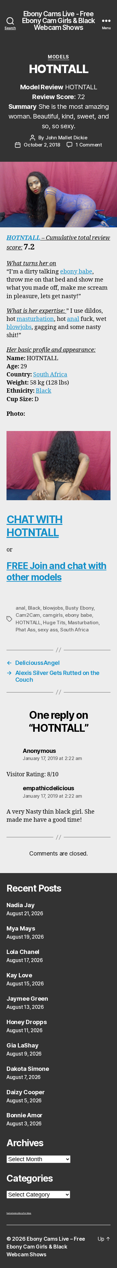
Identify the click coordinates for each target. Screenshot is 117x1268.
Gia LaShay (22, 1045)
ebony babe (76, 271)
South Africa (50, 374)
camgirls (53, 615)
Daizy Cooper (25, 1092)
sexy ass (48, 630)
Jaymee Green (27, 998)
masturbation (35, 319)
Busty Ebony (79, 608)
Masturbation (83, 622)
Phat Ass (25, 630)
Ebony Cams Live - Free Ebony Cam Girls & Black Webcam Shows (58, 20)
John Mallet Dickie (66, 137)
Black (43, 391)
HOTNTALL (23, 238)
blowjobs (19, 327)
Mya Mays (20, 928)
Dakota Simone (27, 1068)
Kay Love (19, 975)
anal (73, 319)
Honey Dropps (26, 1022)
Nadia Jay (20, 905)
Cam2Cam (28, 615)
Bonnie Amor (24, 1115)
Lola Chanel (22, 951)
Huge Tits (54, 622)
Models (58, 56)
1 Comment (89, 145)
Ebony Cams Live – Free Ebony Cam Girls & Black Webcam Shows (45, 1247)
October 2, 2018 (42, 145)
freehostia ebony (12, 1213)
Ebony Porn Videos (25, 1213)
